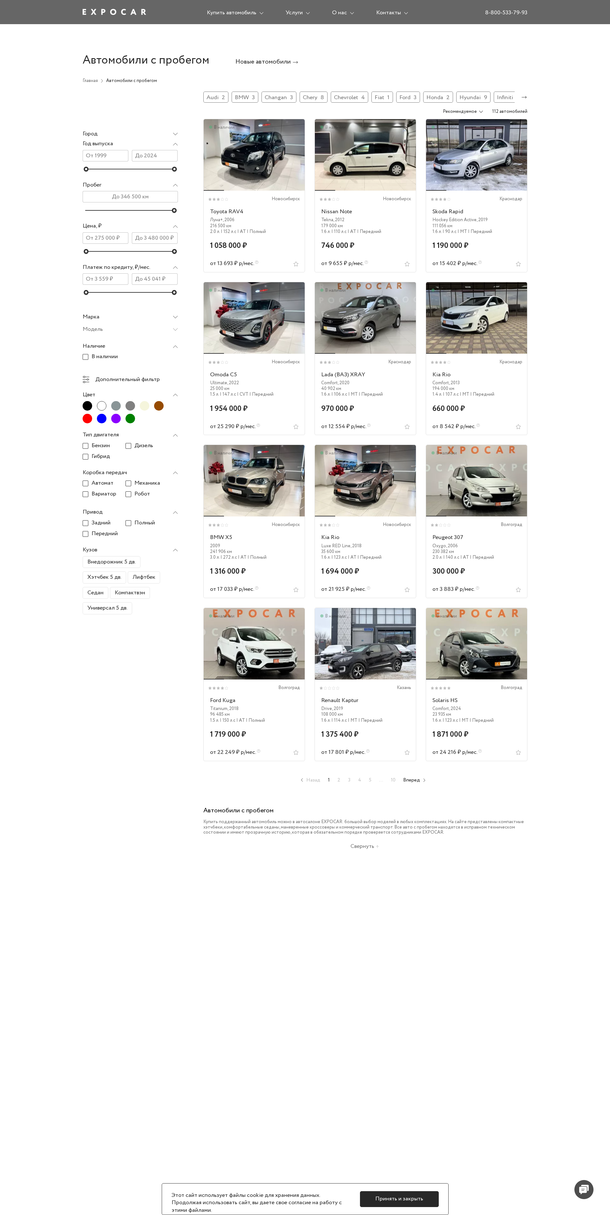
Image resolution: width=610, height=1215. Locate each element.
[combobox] (130, 134)
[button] (130, 144)
